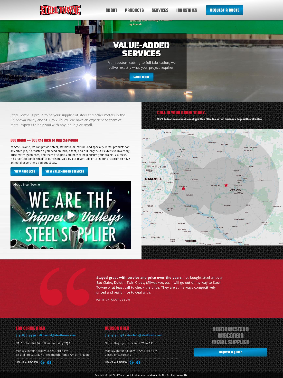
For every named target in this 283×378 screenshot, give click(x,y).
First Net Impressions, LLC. (175, 375)
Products (134, 10)
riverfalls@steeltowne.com (144, 335)
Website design (134, 375)
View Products (24, 171)
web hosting (153, 375)
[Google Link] (42, 362)
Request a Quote (224, 10)
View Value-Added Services (65, 171)
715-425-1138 (114, 335)
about (111, 10)
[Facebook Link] (49, 362)
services (160, 10)
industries (186, 10)
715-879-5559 (26, 335)
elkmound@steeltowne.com (57, 335)
